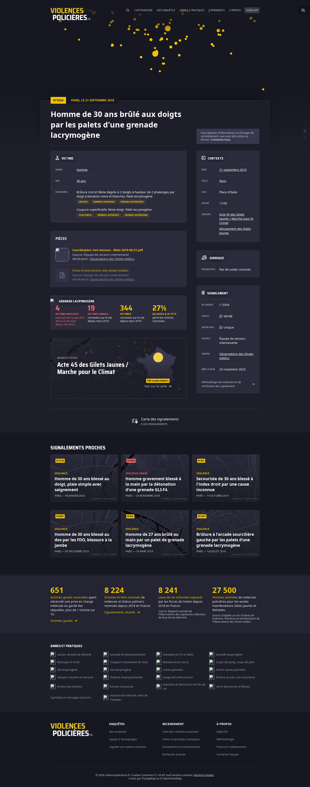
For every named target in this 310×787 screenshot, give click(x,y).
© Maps (278, 145)
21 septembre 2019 (233, 170)
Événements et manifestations (181, 746)
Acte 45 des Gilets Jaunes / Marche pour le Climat (236, 218)
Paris (222, 181)
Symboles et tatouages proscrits (70, 697)
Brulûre (83, 201)
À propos (235, 10)
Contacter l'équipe (228, 754)
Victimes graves (61, 621)
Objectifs (222, 731)
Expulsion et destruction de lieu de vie (184, 686)
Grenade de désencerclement (128, 654)
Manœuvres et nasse (176, 662)
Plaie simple (85, 215)
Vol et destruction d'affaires (233, 686)
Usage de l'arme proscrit (178, 677)
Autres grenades (173, 669)
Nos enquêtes (166, 10)
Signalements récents (120, 612)
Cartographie (143, 10)
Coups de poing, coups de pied (235, 662)
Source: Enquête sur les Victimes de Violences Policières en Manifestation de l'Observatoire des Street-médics (236, 618)
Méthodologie (225, 739)
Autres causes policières (231, 669)
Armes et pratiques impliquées (181, 739)
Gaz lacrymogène (120, 669)
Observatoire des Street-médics (112, 259)
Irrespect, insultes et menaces (75, 677)
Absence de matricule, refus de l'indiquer (129, 697)
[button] (112, 45)
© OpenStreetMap (298, 145)
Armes (192, 10)
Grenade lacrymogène (132, 201)
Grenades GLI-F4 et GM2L (178, 654)
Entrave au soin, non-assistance (235, 677)
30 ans (81, 181)
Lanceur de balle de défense (74, 654)
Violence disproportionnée (126, 677)
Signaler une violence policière (127, 746)
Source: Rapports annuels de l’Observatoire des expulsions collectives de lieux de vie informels (182, 614)
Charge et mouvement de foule (129, 662)
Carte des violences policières (180, 731)
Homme (82, 170)
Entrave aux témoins (69, 686)
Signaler (252, 10)
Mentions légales (204, 775)
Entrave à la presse (121, 686)
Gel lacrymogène (67, 669)
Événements (217, 10)
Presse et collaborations (232, 746)
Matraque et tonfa (68, 662)
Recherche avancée (174, 754)
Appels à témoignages (123, 739)
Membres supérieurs (104, 201)
